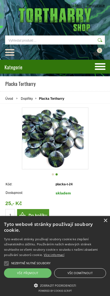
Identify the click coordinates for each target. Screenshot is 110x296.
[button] (55, 285)
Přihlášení (73, 5)
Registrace (96, 5)
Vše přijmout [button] (27, 273)
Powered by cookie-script (55, 291)
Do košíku (38, 215)
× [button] (105, 221)
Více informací (54, 255)
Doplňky (27, 99)
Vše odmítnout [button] (80, 273)
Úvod (9, 99)
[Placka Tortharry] (55, 138)
